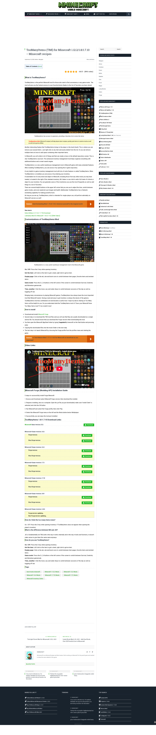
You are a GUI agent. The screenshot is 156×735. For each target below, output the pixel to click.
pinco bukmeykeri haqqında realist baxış (81, 719)
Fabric (100, 92)
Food (100, 82)
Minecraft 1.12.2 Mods (52, 572)
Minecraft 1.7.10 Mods (52, 575)
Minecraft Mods (90, 59)
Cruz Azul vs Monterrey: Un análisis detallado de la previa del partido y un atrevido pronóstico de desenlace (36, 676)
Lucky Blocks (102, 89)
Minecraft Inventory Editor (35, 578)
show (39, 66)
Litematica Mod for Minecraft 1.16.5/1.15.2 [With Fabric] (42, 216)
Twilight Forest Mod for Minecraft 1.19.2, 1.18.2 (41, 639)
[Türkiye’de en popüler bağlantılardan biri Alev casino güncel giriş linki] (59, 670)
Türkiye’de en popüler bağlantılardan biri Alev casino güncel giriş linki (58, 675)
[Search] (128, 14)
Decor (100, 70)
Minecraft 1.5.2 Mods (70, 572)
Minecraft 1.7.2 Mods (71, 575)
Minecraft (28, 424)
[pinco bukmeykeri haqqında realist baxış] (83, 670)
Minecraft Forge (43, 314)
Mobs (100, 73)
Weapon (101, 61)
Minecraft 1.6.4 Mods (33, 575)
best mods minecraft (33, 572)
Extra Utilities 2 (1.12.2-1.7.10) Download (38, 213)
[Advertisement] (78, 31)
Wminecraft (40, 652)
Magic (100, 85)
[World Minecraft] (78, 6)
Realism (101, 76)
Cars (100, 79)
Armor (100, 64)
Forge (100, 95)
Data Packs (113, 14)
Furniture (101, 67)
